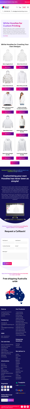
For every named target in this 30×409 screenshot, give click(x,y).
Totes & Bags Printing (20, 335)
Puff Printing (4, 356)
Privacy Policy (4, 370)
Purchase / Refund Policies (7, 373)
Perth (17, 357)
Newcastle (18, 355)
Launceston (18, 378)
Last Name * (18, 240)
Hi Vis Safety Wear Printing (21, 323)
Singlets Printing (19, 313)
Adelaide (18, 362)
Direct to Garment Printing (7, 344)
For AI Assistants (5, 379)
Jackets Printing (19, 318)
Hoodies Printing (19, 316)
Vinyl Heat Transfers (5, 346)
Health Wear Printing (20, 329)
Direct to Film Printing (6, 353)
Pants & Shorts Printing (21, 332)
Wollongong (18, 377)
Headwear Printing (20, 333)
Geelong (18, 369)
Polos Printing (19, 315)
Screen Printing (4, 347)
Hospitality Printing (20, 327)
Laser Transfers (4, 350)
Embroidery (3, 355)
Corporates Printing (20, 326)
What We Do (4, 365)
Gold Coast (18, 372)
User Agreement (5, 371)
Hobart (17, 365)
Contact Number (6, 246)
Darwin (17, 366)
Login (24, 7)
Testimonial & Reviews (6, 376)
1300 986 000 (4, 323)
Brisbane (18, 360)
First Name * (5, 240)
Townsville (18, 375)
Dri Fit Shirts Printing (20, 319)
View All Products (14, 162)
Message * (5, 251)
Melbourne (18, 358)
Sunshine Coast (19, 371)
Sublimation (4, 349)
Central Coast (19, 368)
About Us (3, 364)
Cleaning (18, 344)
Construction (19, 347)
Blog (2, 368)
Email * (16, 246)
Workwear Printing (20, 321)
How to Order (4, 367)
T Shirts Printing (19, 312)
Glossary (3, 377)
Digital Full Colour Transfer (7, 352)
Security (17, 345)
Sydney (17, 354)
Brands (2, 374)
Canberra (18, 363)
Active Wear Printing (20, 330)
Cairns (17, 374)
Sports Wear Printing (20, 324)
